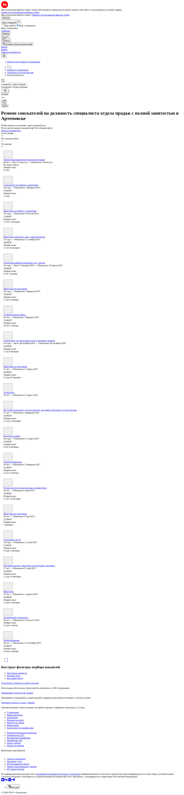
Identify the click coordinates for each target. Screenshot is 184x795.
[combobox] (14, 84)
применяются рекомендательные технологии (58, 774)
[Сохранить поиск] (4, 102)
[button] (4, 47)
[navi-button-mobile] (4, 56)
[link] (6, 40)
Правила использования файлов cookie (50, 15)
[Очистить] (5, 90)
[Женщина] (8, 206)
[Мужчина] (8, 154)
